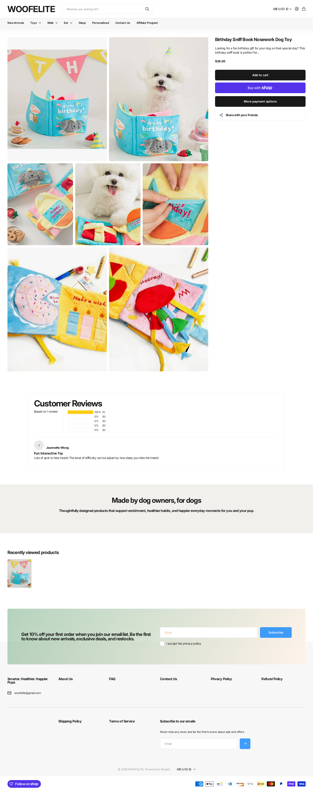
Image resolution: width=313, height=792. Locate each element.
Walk (50, 22)
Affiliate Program (147, 22)
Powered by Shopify (157, 769)
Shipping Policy (70, 721)
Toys (33, 22)
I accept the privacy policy (183, 643)
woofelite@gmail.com (27, 693)
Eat (66, 22)
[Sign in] (297, 9)
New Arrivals (15, 22)
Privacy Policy (221, 679)
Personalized (100, 22)
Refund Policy (272, 679)
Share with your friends (242, 115)
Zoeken (147, 9)
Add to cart (260, 75)
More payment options (260, 101)
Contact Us (122, 22)
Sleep (82, 22)
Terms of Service (122, 721)
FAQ (112, 679)
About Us (65, 679)
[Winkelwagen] (304, 9)
